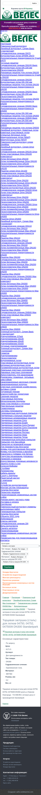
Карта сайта (7, 783)
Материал (5, 557)
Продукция (16, 597)
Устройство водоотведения (14, 575)
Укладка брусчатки (10, 572)
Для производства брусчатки (12, 753)
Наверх (5, 704)
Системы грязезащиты (10, 748)
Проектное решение (11, 580)
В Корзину (28, 8)
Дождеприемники (10, 593)
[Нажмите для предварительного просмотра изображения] (20, 635)
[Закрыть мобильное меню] (1, 33)
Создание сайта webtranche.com (20, 792)
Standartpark (15, 720)
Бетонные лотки (9, 587)
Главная (6, 597)
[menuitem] (5, 44)
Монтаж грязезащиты (11, 577)
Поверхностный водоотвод (11, 746)
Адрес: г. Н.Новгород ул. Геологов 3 (14, 776)
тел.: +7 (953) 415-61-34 (10, 778)
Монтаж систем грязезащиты (12, 764)
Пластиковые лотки (11, 590)
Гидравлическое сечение (11, 551)
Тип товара (5, 549)
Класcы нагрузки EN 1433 (11, 559)
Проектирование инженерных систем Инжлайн (18, 584)
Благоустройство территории (12, 751)
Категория (5, 543)
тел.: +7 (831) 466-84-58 (10, 780)
